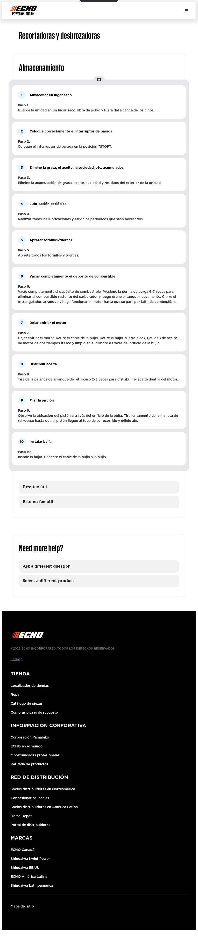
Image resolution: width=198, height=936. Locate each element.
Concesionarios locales (30, 798)
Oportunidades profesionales (35, 755)
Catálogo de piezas (26, 703)
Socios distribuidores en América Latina (44, 807)
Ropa (15, 694)
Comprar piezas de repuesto (34, 712)
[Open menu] (186, 10)
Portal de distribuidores (30, 825)
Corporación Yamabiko (30, 737)
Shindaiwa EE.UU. (26, 868)
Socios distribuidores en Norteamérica (43, 789)
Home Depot (21, 816)
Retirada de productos (29, 764)
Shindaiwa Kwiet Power (30, 859)
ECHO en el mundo (26, 746)
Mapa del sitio (22, 906)
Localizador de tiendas (30, 685)
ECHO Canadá (22, 850)
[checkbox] (99, 487)
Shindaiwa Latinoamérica (32, 885)
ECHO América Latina (29, 876)
